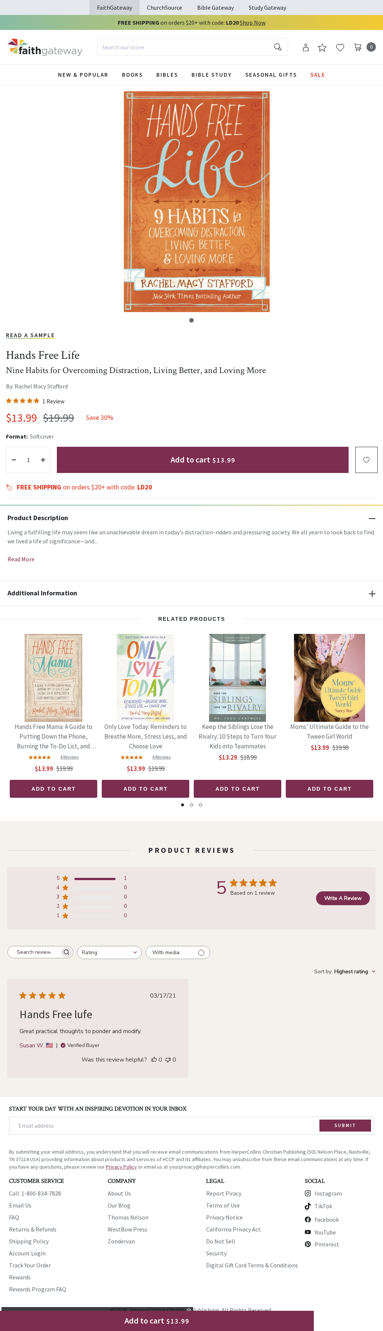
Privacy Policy (121, 1166)
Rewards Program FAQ (37, 1289)
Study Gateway (267, 7)
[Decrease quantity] (13, 460)
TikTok (323, 1206)
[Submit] (278, 47)
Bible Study (212, 74)
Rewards (20, 1277)
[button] (191, 320)
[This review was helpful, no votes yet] (154, 1060)
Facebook (327, 1219)
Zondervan (121, 1241)
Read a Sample (30, 335)
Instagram (328, 1193)
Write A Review (343, 898)
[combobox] (192, 47)
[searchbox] (33, 952)
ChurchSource (164, 7)
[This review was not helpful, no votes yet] (168, 1060)
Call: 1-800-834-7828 (35, 1193)
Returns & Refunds (32, 1229)
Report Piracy (223, 1193)
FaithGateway (114, 7)
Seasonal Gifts (271, 74)
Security (216, 1253)
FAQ (14, 1217)
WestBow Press (127, 1229)
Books (132, 74)
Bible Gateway (215, 7)
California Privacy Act (233, 1229)
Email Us (20, 1205)
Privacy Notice (224, 1217)
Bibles (167, 74)
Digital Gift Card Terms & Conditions (252, 1265)
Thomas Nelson (128, 1217)
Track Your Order (30, 1265)
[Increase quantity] (43, 460)
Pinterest (327, 1244)
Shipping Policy (29, 1241)
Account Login (27, 1253)
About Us (119, 1193)
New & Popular (83, 74)
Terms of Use (223, 1205)
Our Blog (119, 1205)
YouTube (325, 1232)
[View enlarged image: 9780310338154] (196, 201)
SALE (317, 74)
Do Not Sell (220, 1241)
